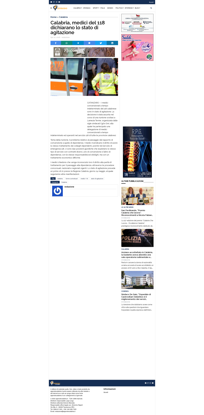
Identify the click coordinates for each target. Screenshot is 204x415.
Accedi (151, 2)
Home (53, 17)
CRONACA (86, 8)
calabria (60, 178)
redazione (126, 218)
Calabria (63, 17)
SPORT (95, 8)
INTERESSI (128, 8)
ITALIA (102, 8)
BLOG (137, 8)
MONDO (110, 8)
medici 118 (84, 178)
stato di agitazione (97, 178)
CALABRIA (77, 8)
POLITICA (119, 8)
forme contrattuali (72, 178)
